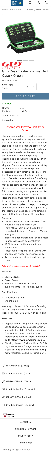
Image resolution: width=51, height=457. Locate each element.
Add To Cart (25, 96)
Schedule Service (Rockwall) (20, 405)
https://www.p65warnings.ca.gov (28, 340)
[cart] (46, 3)
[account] (38, 3)
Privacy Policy (25, 435)
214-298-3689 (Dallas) (17, 365)
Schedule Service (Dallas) (18, 373)
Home (5, 9)
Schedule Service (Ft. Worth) (20, 389)
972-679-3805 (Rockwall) (18, 397)
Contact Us (25, 422)
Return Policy (25, 442)
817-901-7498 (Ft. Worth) (18, 381)
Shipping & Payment (25, 428)
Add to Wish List (10, 115)
